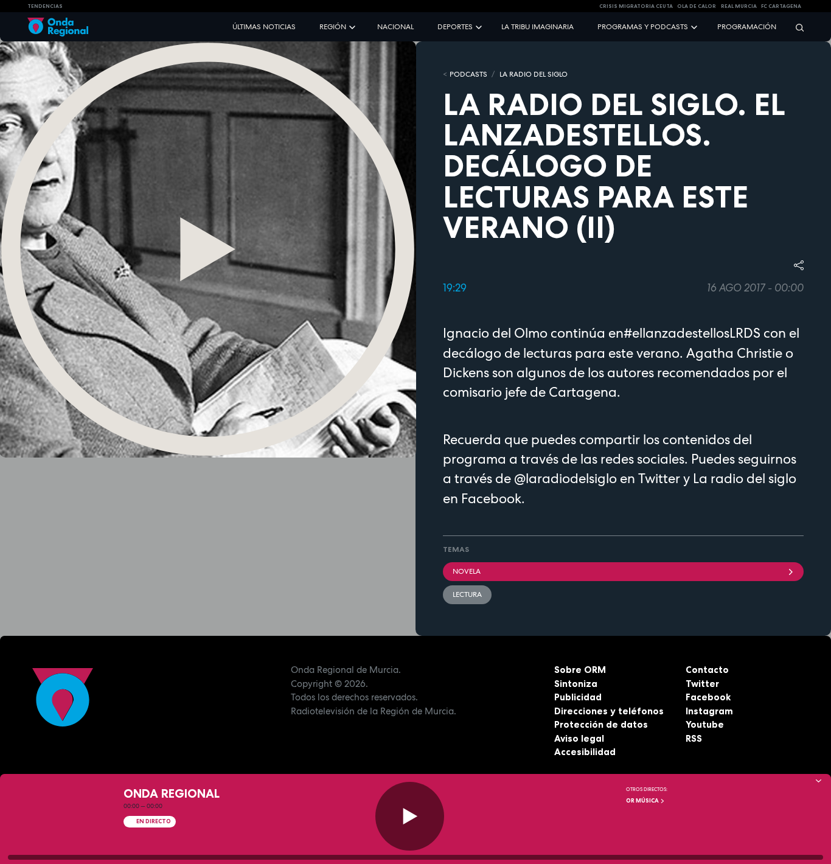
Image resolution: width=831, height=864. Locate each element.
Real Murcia (739, 6)
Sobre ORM (580, 669)
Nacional (395, 27)
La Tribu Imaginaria (537, 27)
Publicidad (578, 697)
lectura (467, 594)
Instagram (709, 711)
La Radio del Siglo (533, 74)
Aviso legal (579, 738)
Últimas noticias (264, 27)
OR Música (643, 800)
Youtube (705, 724)
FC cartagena (781, 6)
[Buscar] (796, 27)
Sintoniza (575, 683)
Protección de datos (601, 724)
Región (332, 27)
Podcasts (468, 74)
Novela (467, 571)
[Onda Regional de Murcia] (57, 27)
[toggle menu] (353, 26)
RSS (694, 738)
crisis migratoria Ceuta (636, 6)
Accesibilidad (585, 752)
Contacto (707, 669)
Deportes (455, 27)
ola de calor (696, 6)
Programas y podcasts (642, 27)
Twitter (702, 683)
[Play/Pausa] (409, 816)
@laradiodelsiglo (564, 478)
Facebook (708, 697)
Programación (746, 27)
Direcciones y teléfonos (609, 711)
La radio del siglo (744, 478)
